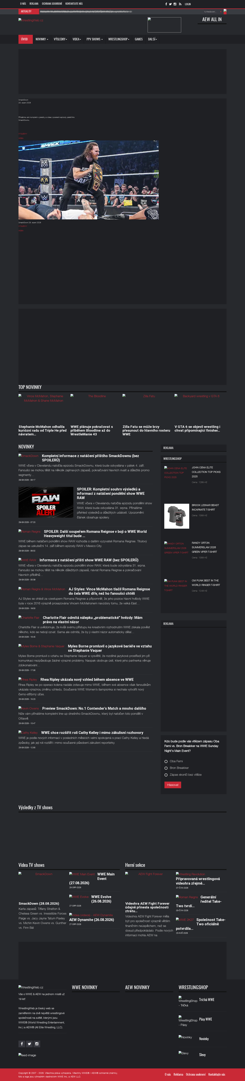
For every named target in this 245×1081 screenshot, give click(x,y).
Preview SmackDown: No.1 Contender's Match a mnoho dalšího (94, 708)
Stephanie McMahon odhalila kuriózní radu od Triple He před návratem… (42, 430)
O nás (23, 4)
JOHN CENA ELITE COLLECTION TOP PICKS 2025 (206, 472)
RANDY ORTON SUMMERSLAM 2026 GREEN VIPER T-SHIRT (204, 547)
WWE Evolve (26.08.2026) (101, 899)
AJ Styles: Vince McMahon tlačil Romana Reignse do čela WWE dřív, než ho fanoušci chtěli (109, 591)
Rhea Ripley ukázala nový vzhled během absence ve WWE (87, 679)
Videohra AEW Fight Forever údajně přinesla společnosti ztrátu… (147, 907)
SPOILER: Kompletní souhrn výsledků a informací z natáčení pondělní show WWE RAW (111, 493)
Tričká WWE (206, 1000)
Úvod (24, 39)
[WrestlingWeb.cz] (30, 20)
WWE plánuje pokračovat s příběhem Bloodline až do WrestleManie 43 (91, 430)
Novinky (41, 39)
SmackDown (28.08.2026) (39, 903)
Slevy (202, 1055)
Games (139, 39)
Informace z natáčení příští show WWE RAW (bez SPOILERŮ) (89, 560)
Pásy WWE (205, 1019)
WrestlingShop (118, 39)
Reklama (34, 4)
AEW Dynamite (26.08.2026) (91, 920)
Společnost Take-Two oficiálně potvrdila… (200, 924)
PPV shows (94, 39)
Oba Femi (176, 761)
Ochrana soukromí (52, 4)
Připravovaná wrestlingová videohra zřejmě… (198, 881)
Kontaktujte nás (74, 4)
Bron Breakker (179, 768)
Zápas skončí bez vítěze (186, 774)
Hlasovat (172, 785)
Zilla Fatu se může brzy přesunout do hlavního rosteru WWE (146, 430)
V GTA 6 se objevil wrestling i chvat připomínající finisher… (197, 429)
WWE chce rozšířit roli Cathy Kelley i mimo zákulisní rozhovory (92, 732)
